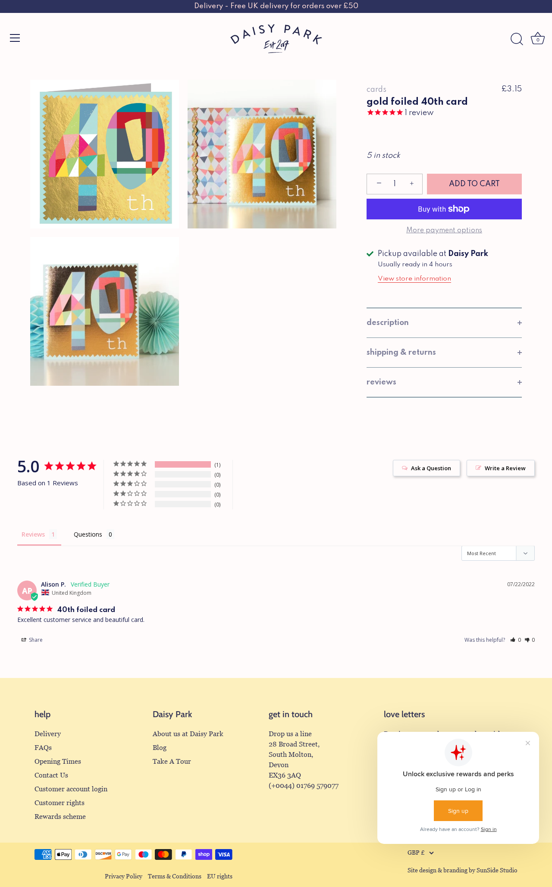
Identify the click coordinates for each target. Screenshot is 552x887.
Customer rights (59, 803)
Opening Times (57, 761)
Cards (376, 90)
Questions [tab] (88, 534)
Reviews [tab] (33, 534)
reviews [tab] (381, 382)
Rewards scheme (60, 816)
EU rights (219, 876)
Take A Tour (172, 761)
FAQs (43, 747)
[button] (516, 639)
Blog (159, 747)
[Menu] (15, 37)
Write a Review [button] (505, 468)
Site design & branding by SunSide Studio (463, 870)
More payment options (444, 230)
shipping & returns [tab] (401, 352)
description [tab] (388, 323)
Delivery (47, 734)
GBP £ (416, 853)
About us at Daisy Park (188, 734)
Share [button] (35, 639)
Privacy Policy (123, 876)
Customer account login (70, 789)
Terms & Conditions (174, 876)
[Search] (516, 39)
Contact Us (51, 775)
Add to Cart (474, 184)
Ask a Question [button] (431, 468)
